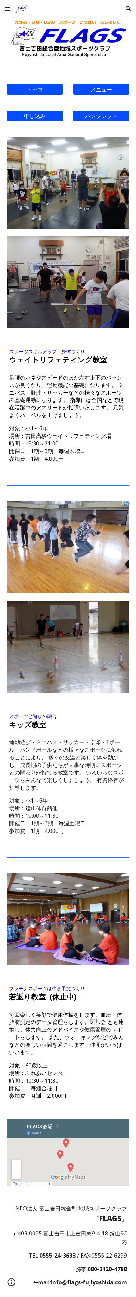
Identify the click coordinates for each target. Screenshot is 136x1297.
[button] (7, 8)
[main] (68, 356)
